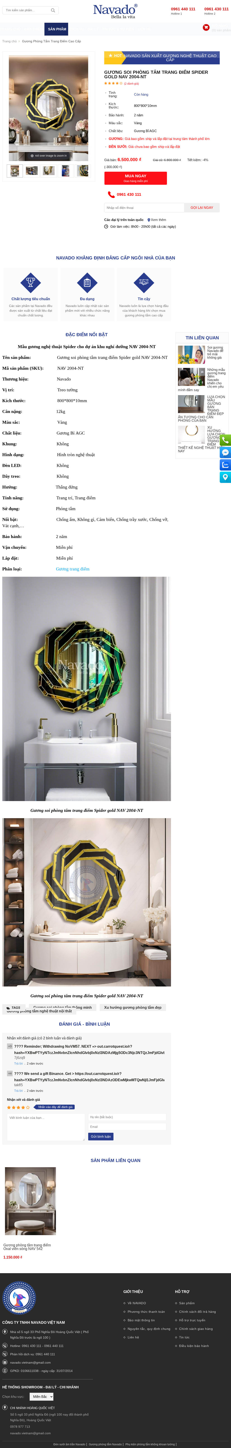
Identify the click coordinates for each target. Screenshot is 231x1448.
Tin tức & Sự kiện (118, 29)
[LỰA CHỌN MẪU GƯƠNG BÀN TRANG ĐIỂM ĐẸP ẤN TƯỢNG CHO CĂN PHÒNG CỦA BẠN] (191, 404)
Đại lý (93, 29)
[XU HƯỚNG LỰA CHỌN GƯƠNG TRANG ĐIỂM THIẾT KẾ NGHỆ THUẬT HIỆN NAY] (191, 435)
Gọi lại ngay (202, 207)
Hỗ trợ (182, 1292)
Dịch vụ (77, 29)
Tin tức (184, 1337)
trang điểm (80, 568)
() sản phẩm (221, 30)
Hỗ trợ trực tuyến (192, 1320)
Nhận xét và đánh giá (23, 1099)
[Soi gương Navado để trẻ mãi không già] (191, 355)
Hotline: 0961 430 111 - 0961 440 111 (37, 1346)
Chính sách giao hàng (195, 1329)
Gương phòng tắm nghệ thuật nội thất (39, 1011)
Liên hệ (144, 29)
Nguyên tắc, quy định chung (149, 1329)
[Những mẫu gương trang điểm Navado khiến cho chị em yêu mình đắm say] (191, 377)
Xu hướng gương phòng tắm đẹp (133, 1007)
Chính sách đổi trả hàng (197, 1311)
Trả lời (18, 1063)
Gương (63, 568)
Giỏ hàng (220, 25)
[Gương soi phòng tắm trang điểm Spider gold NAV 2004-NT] (15, 175)
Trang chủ (10, 29)
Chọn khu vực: (13, 1396)
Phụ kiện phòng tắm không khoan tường (150, 1444)
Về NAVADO (136, 1303)
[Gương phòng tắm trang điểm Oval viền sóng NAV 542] (30, 1201)
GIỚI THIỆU (33, 29)
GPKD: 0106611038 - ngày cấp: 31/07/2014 (41, 1371)
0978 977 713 (20, 1426)
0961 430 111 (216, 9)
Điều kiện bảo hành (193, 1346)
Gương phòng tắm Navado (105, 1444)
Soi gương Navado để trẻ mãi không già (215, 352)
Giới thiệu (133, 1292)
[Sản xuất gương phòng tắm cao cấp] (115, 11)
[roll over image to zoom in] (48, 108)
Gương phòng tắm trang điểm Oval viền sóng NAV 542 (27, 1247)
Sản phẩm (186, 1303)
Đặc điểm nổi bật (87, 334)
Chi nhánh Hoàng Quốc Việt (32, 1408)
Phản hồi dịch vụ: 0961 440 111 (32, 1354)
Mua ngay (135, 176)
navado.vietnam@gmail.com (30, 1362)
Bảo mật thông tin (141, 1320)
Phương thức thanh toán (146, 1311)
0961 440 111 (183, 9)
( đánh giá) (131, 83)
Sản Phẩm (57, 29)
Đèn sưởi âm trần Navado (69, 1444)
